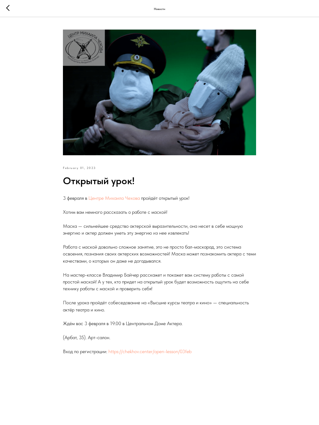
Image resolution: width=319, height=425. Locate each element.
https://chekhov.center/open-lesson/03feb (150, 351)
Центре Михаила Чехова (114, 198)
